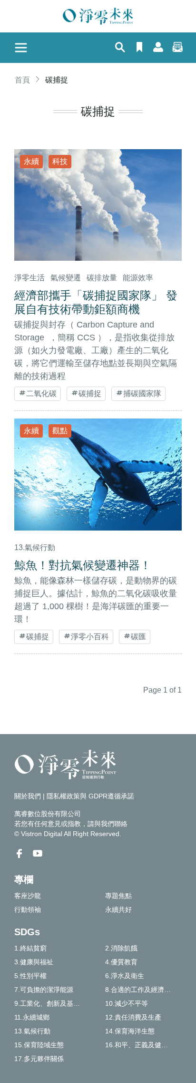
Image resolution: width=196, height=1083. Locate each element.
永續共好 (118, 909)
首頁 (22, 80)
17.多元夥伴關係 (39, 1059)
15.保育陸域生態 (39, 1045)
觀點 (60, 431)
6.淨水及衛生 (124, 976)
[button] (120, 48)
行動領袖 (27, 909)
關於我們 (27, 796)
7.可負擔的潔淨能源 (43, 989)
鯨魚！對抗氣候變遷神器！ (82, 565)
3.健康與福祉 (33, 962)
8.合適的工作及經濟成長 (141, 989)
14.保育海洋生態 (130, 1031)
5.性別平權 (30, 976)
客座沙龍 (27, 895)
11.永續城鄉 (31, 1017)
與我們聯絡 (110, 824)
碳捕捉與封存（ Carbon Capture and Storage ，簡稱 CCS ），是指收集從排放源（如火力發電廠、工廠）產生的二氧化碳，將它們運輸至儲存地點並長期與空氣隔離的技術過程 (95, 350)
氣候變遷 (65, 278)
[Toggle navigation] (21, 47)
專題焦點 (118, 895)
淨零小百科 (90, 637)
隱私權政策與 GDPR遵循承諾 (90, 796)
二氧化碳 (41, 393)
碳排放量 (102, 278)
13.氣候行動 (34, 547)
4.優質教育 (121, 962)
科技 (60, 161)
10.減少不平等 (126, 1003)
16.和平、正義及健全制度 (143, 1045)
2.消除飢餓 (121, 948)
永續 (31, 161)
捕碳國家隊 (142, 393)
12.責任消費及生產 (133, 1017)
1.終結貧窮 (30, 948)
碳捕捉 (89, 393)
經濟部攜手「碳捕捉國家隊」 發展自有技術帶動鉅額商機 (95, 302)
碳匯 (138, 637)
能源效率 (138, 278)
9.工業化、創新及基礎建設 (52, 1003)
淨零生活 (29, 278)
